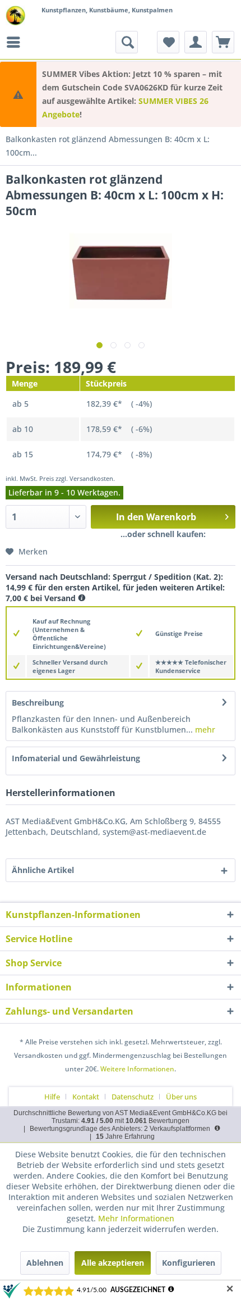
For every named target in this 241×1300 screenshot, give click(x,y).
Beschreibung (38, 702)
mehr (204, 729)
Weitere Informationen (137, 1069)
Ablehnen (44, 1262)
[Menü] (16, 42)
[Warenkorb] (223, 42)
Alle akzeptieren (112, 1262)
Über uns (181, 1097)
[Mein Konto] (195, 42)
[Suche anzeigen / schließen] (126, 42)
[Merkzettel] (168, 42)
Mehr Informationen (136, 1218)
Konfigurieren (188, 1262)
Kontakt (85, 1097)
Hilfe (52, 1097)
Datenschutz (133, 1097)
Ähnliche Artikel (43, 870)
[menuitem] (16, 42)
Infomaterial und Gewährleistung (76, 758)
